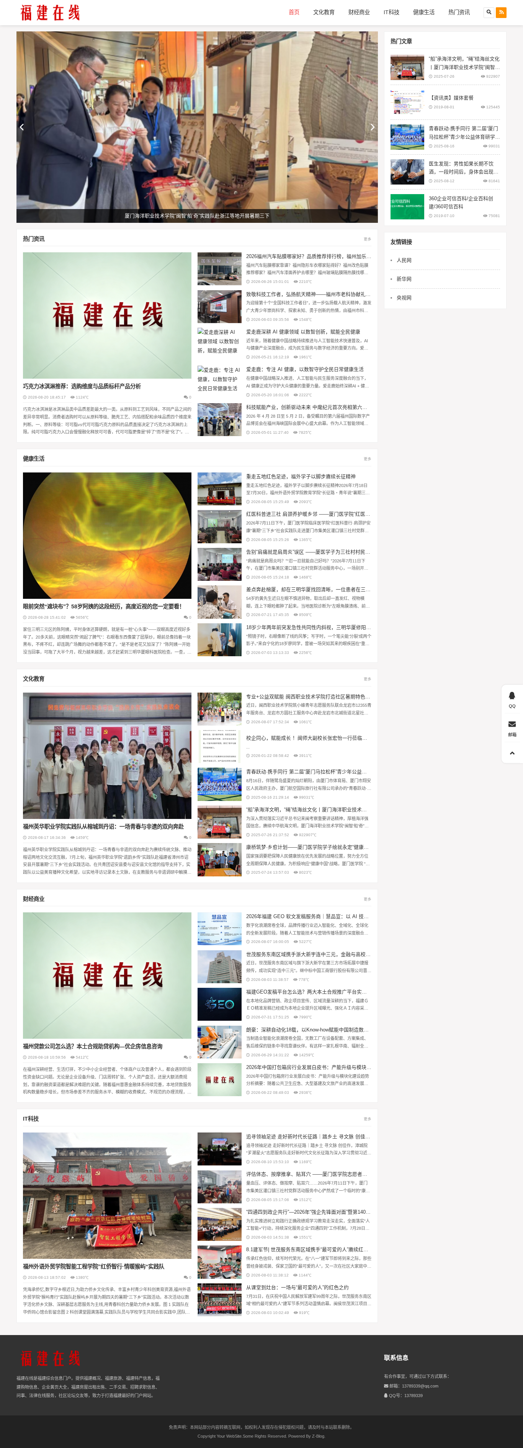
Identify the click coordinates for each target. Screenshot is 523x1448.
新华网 (404, 279)
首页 (294, 12)
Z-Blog (318, 1436)
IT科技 (391, 12)
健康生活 (424, 12)
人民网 (404, 260)
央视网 (404, 298)
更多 (367, 239)
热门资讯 (459, 12)
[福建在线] (50, 12)
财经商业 (359, 12)
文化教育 (324, 12)
